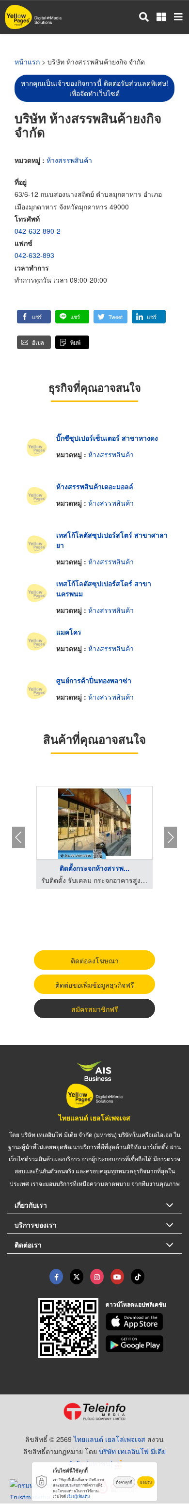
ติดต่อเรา (28, 1244)
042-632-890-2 (38, 231)
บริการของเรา (36, 1225)
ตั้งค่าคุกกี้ (124, 1482)
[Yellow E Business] (56, 1276)
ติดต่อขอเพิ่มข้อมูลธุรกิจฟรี (94, 985)
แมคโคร (68, 632)
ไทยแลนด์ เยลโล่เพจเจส (94, 1117)
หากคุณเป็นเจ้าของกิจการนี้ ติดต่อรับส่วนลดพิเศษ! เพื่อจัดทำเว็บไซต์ (94, 88)
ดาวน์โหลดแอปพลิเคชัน (136, 1304)
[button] (34, 316)
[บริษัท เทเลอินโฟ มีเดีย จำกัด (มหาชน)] (94, 1411)
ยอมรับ (146, 1482)
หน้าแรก (27, 61)
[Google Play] (144, 1344)
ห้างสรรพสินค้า (69, 160)
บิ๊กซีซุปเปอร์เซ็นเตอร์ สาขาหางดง (107, 438)
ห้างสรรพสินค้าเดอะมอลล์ (94, 486)
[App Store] (144, 1321)
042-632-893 (34, 255)
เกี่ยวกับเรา (31, 1205)
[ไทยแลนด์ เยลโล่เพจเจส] (76, 1276)
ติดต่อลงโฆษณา (95, 960)
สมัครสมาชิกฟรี (94, 1009)
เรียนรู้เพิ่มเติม (78, 1496)
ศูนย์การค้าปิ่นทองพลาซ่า (93, 680)
